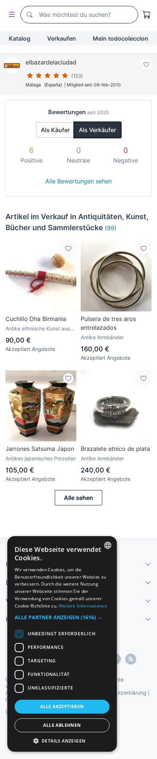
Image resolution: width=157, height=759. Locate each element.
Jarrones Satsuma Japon (39, 448)
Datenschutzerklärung (119, 692)
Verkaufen (61, 38)
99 (110, 228)
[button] (62, 617)
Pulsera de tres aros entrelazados (108, 323)
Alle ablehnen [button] (62, 725)
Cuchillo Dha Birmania (35, 318)
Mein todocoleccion (120, 38)
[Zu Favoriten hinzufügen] (146, 64)
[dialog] (62, 644)
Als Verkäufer (97, 130)
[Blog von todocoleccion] (130, 659)
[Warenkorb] (146, 14)
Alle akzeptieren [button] (62, 706)
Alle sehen (78, 497)
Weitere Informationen (83, 606)
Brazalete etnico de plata (115, 448)
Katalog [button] (19, 38)
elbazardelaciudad (51, 62)
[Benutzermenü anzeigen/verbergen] (10, 15)
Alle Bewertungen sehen (78, 181)
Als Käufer (55, 130)
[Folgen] (68, 248)
